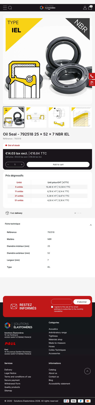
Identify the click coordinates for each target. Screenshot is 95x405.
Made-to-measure (57, 343)
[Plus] (21, 164)
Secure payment (12, 380)
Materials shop (55, 339)
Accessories (54, 353)
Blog (51, 380)
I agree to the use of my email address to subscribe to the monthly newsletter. (68, 309)
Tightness (53, 336)
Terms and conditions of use (17, 376)
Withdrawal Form (12, 383)
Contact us (54, 376)
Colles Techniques (57, 350)
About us (53, 373)
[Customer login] (85, 8)
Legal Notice (10, 373)
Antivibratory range (58, 332)
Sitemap (8, 390)
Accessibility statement (59, 383)
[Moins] (8, 164)
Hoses (52, 346)
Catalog (52, 369)
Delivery (8, 369)
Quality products (12, 387)
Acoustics (53, 329)
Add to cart (58, 164)
